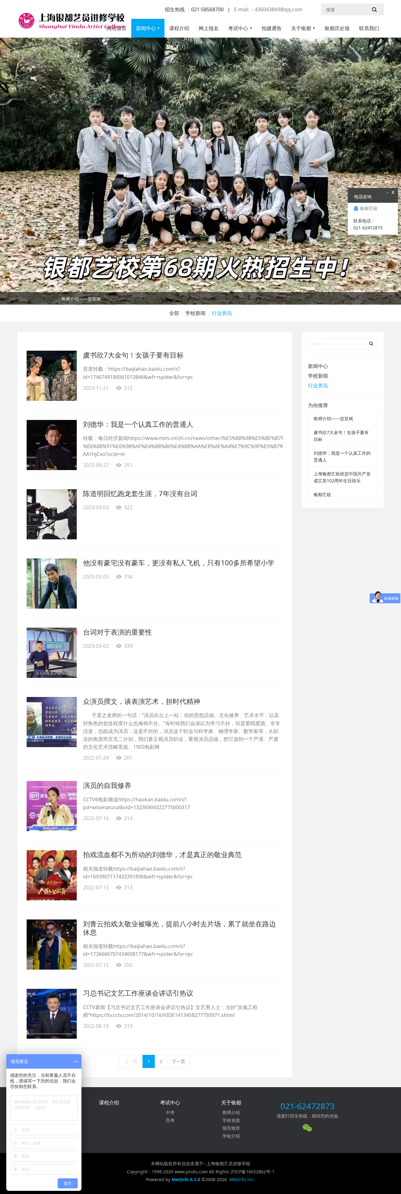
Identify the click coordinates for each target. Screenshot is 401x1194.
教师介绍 (231, 1112)
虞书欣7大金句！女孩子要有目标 (133, 354)
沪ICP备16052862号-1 (252, 1172)
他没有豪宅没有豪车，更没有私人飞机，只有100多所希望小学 (178, 562)
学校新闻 (195, 313)
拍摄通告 (272, 28)
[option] (200, 300)
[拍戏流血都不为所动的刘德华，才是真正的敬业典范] (52, 875)
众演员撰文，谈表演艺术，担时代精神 (141, 701)
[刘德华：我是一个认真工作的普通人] (52, 445)
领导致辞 (231, 1128)
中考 (170, 1112)
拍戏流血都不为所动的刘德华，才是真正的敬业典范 (162, 854)
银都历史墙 (337, 28)
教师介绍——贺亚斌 (81, 299)
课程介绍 (179, 28)
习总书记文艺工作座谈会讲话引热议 (138, 993)
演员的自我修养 (107, 785)
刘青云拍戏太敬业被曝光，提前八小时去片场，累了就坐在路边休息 (179, 927)
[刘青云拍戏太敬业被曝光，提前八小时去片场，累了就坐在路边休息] (52, 944)
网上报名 (209, 28)
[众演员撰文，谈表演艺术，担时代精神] (52, 722)
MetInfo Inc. (242, 1179)
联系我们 (369, 28)
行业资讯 (222, 313)
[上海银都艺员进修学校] (71, 24)
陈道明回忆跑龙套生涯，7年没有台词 (140, 493)
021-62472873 (307, 1106)
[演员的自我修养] (52, 806)
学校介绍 (231, 1136)
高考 (170, 1120)
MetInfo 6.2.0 (186, 1179)
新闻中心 (146, 28)
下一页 (178, 1061)
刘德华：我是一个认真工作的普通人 (138, 424)
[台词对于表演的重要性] (52, 653)
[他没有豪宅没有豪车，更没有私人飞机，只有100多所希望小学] (52, 583)
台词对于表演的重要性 (117, 631)
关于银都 (301, 28)
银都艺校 (322, 494)
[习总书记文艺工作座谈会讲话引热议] (52, 1014)
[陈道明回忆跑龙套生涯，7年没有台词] (52, 514)
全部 (174, 313)
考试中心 (238, 28)
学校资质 (231, 1120)
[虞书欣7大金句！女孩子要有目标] (52, 376)
